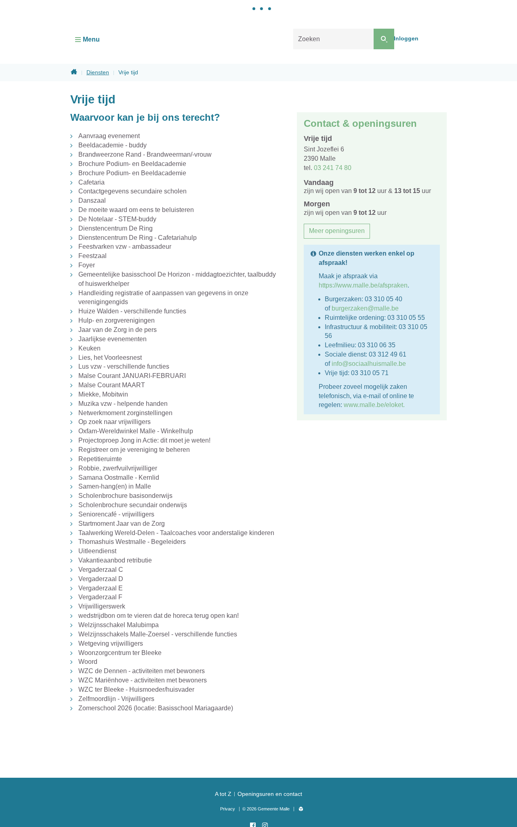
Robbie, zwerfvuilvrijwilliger (117, 468)
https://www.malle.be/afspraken (363, 285)
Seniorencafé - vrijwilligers (116, 514)
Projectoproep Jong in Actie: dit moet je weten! (144, 440)
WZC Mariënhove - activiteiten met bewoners (142, 680)
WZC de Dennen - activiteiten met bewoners (141, 670)
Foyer (86, 265)
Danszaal (92, 200)
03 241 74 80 (332, 167)
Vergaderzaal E (100, 588)
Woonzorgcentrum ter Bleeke (120, 652)
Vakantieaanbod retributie (115, 560)
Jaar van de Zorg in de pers (117, 329)
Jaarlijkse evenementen (112, 339)
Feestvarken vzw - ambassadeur (124, 246)
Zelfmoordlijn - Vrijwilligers (116, 698)
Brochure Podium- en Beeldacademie (132, 163)
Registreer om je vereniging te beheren (134, 449)
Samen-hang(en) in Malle (114, 486)
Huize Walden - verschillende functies (132, 311)
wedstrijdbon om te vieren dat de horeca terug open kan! (158, 615)
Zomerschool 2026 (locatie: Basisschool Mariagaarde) (155, 708)
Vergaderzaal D (100, 578)
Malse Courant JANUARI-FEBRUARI (132, 375)
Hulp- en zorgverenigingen (116, 320)
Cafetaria (91, 182)
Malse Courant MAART (111, 385)
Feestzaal (92, 255)
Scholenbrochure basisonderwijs (125, 495)
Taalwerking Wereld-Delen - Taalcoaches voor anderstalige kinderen (176, 532)
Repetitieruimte (100, 458)
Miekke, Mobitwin (103, 394)
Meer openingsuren (337, 230)
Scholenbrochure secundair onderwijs (132, 505)
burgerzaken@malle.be (365, 308)
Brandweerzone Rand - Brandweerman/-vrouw (145, 154)
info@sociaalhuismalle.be (369, 363)
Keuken (89, 348)
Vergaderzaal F (100, 597)
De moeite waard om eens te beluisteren (136, 209)
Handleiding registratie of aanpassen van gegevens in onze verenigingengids (163, 298)
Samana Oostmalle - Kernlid (118, 477)
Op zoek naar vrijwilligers (114, 421)
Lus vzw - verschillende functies (123, 366)
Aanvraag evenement (109, 135)
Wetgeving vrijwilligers (110, 643)
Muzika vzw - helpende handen (123, 403)
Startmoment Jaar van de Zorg (121, 523)
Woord (87, 661)
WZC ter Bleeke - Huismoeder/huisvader (136, 689)
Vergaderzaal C (100, 569)
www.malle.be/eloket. (374, 404)
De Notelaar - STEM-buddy (117, 219)
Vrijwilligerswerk (101, 606)
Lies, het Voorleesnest (110, 357)
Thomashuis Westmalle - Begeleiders (132, 541)
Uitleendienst (97, 551)
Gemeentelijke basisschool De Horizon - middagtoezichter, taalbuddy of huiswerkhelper (177, 279)
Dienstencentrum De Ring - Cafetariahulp (137, 237)
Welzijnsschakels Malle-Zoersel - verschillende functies (157, 634)
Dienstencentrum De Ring (115, 228)
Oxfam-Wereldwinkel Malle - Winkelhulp (135, 431)
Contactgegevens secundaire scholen (132, 191)
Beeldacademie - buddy (112, 145)
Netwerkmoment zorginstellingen (125, 412)
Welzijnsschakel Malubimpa (118, 624)
